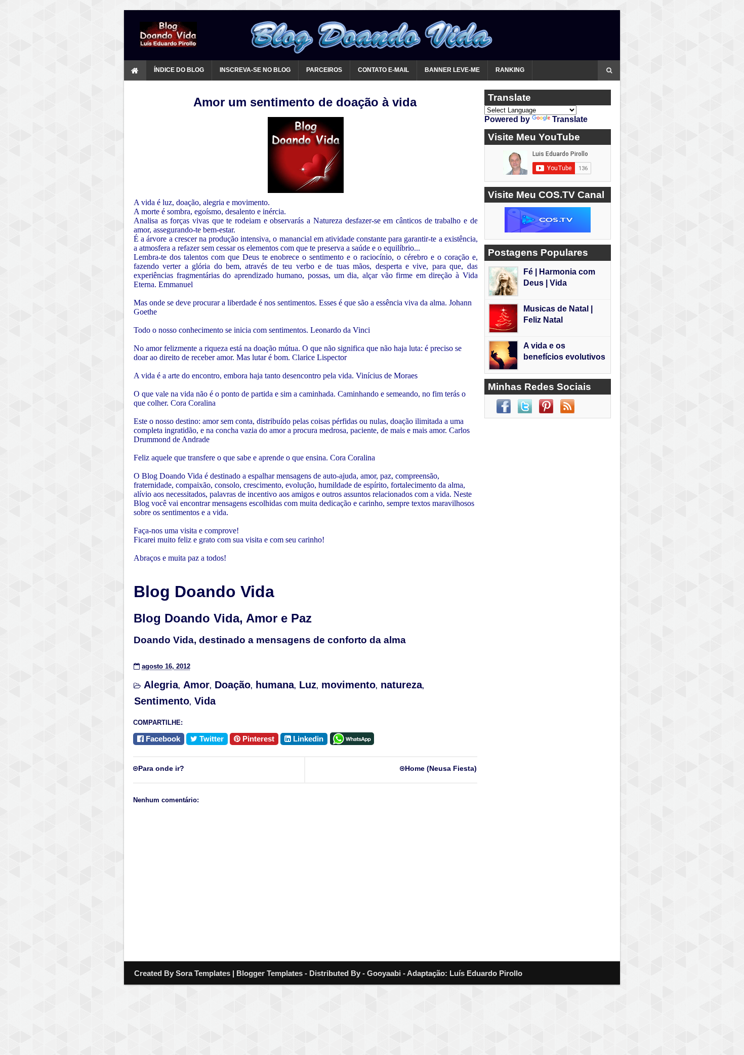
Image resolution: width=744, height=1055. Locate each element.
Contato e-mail (383, 70)
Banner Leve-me (452, 70)
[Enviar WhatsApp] (353, 737)
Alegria (161, 684)
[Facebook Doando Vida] (504, 406)
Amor (196, 684)
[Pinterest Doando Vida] (546, 406)
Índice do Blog (179, 70)
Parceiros (324, 70)
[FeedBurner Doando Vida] (567, 406)
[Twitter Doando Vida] (525, 406)
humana (275, 684)
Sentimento (161, 701)
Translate (570, 119)
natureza (401, 684)
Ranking (509, 70)
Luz (307, 684)
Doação (233, 684)
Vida (205, 701)
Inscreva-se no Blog (255, 70)
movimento (348, 684)
